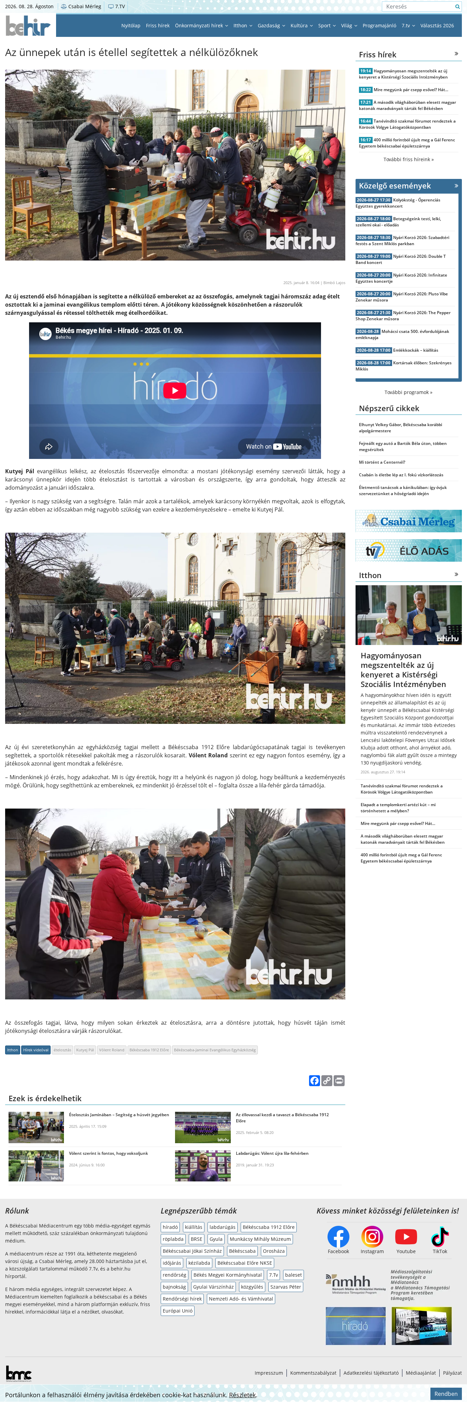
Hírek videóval (36, 1049)
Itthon (241, 25)
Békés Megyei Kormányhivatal (228, 1275)
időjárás (172, 1263)
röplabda (173, 1239)
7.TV (119, 6)
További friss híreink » (409, 159)
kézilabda (199, 1263)
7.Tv (273, 1275)
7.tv (406, 25)
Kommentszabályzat (313, 1373)
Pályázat (452, 1373)
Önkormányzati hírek (199, 25)
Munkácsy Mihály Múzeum (260, 1239)
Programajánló (379, 25)
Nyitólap (131, 25)
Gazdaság (269, 25)
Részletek (242, 1395)
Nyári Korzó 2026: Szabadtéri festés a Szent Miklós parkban (403, 241)
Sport (325, 25)
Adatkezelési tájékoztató (371, 1373)
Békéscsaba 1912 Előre (149, 1049)
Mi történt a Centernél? (382, 462)
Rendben (446, 1394)
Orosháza (274, 1251)
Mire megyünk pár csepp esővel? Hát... (411, 90)
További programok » (408, 392)
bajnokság (174, 1287)
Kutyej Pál (85, 1049)
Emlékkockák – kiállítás (415, 350)
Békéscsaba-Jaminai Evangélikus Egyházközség (215, 1049)
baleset (293, 1275)
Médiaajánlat (421, 1373)
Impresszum (269, 1373)
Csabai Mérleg (84, 6)
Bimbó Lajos (334, 282)
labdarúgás (223, 1227)
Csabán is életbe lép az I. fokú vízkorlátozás (401, 475)
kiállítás (193, 1227)
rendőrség (174, 1275)
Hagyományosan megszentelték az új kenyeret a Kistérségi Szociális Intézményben (403, 74)
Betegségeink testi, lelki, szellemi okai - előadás (398, 222)
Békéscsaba (242, 1251)
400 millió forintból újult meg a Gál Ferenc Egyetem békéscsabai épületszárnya (407, 143)
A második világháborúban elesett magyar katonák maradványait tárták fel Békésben (407, 105)
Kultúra (300, 25)
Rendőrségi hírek (182, 1298)
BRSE (196, 1239)
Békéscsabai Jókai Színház (192, 1251)
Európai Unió (177, 1310)
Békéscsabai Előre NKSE (244, 1263)
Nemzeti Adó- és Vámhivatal (241, 1298)
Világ (347, 25)
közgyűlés (252, 1287)
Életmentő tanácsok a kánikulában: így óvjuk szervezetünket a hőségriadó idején (403, 490)
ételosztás (62, 1049)
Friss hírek (158, 25)
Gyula (216, 1239)
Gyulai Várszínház (213, 1287)
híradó (170, 1227)
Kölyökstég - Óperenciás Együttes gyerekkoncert (398, 203)
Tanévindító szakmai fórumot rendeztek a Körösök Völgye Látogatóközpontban (407, 124)
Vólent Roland (111, 1049)
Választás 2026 (437, 25)
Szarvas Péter (285, 1287)
